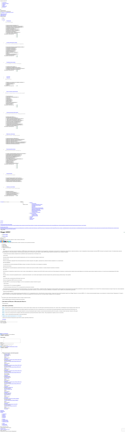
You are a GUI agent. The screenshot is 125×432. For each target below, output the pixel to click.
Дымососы (30, 225)
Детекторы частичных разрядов (10, 228)
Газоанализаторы (35, 211)
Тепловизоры (34, 203)
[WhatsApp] (7, 241)
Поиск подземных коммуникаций (37, 207)
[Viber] (6, 241)
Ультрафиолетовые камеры (36, 205)
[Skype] (9, 241)
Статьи (3, 423)
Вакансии (4, 415)
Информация (2, 411)
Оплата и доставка (33, 213)
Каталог (3, 19)
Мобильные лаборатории (36, 209)
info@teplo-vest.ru (4, 13)
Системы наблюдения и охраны (37, 204)
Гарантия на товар (35, 215)
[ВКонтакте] (1, 241)
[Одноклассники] (2, 241)
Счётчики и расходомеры (36, 212)
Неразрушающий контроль (36, 210)
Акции (2, 201)
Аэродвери (33, 206)
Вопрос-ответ (32, 218)
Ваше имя (2, 321)
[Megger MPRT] (5, 234)
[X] (5, 241)
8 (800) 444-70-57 (3, 15)
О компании (4, 413)
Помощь (1, 412)
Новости (3, 414)
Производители (5, 425)
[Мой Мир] (3, 241)
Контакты (31, 219)
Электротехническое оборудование (38, 208)
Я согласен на (9, 346)
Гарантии (31, 216)
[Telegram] (10, 241)
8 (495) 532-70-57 (3, 14)
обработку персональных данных (11, 346)
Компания (2, 410)
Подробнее (4, 319)
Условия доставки (35, 214)
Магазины (4, 416)
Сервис (31, 217)
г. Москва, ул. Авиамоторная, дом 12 (7, 12)
